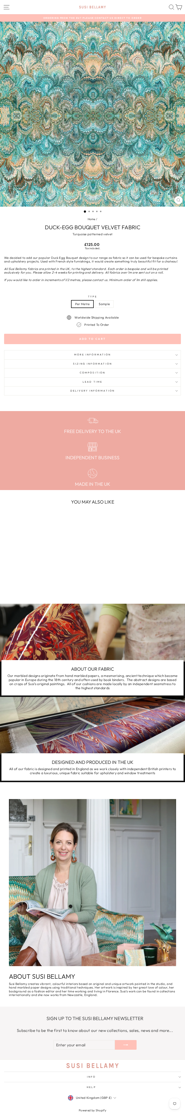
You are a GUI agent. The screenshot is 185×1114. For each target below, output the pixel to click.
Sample (104, 304)
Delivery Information (92, 390)
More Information (92, 354)
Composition (92, 372)
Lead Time (92, 381)
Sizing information (92, 363)
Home (91, 219)
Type (92, 296)
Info (91, 1076)
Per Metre (82, 304)
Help (91, 1087)
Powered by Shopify (92, 1110)
